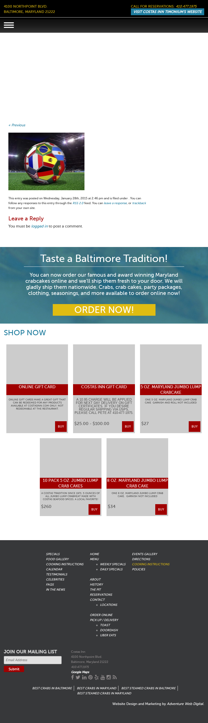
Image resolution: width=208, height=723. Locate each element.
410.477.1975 (186, 6)
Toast (105, 625)
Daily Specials (111, 569)
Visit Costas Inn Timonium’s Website (167, 12)
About (95, 579)
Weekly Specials (113, 564)
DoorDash (109, 630)
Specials (53, 554)
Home (94, 554)
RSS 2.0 (78, 203)
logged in (39, 226)
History (96, 584)
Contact (97, 600)
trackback (139, 203)
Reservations (101, 594)
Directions (141, 559)
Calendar (54, 569)
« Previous (16, 125)
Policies (138, 569)
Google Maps (80, 672)
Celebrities (55, 579)
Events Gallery (144, 554)
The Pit (95, 589)
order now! (104, 310)
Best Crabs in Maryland (96, 688)
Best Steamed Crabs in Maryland (104, 693)
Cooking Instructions (64, 564)
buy (61, 426)
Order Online (101, 615)
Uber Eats (108, 635)
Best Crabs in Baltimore (52, 688)
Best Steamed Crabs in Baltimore (148, 688)
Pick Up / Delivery (104, 620)
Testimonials (56, 574)
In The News (55, 589)
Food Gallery (57, 559)
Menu (94, 559)
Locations (108, 605)
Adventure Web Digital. (185, 704)
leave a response (115, 203)
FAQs (50, 584)
